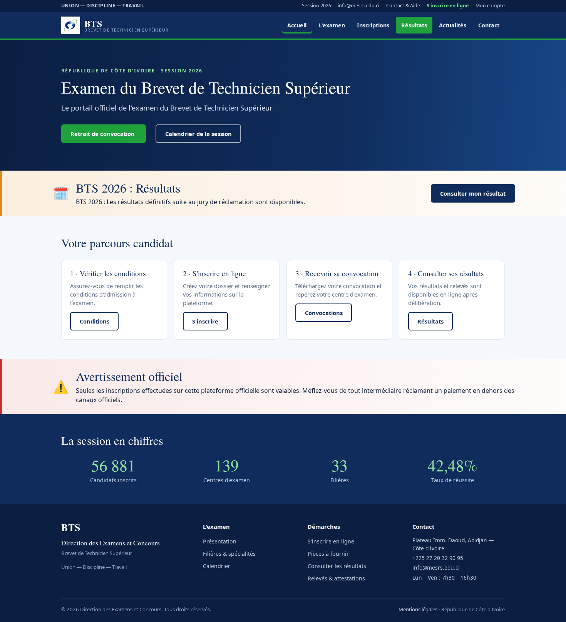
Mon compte (490, 5)
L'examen (332, 25)
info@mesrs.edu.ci (358, 5)
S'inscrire (205, 321)
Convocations (324, 313)
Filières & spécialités (229, 553)
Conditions (94, 321)
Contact (488, 25)
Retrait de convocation (103, 133)
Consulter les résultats (337, 566)
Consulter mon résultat (473, 193)
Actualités (452, 25)
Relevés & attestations (336, 578)
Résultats (414, 25)
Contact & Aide (403, 5)
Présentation (219, 541)
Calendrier (216, 566)
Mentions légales (418, 609)
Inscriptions (373, 25)
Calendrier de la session (198, 133)
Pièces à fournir (328, 553)
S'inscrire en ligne (448, 5)
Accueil (296, 25)
